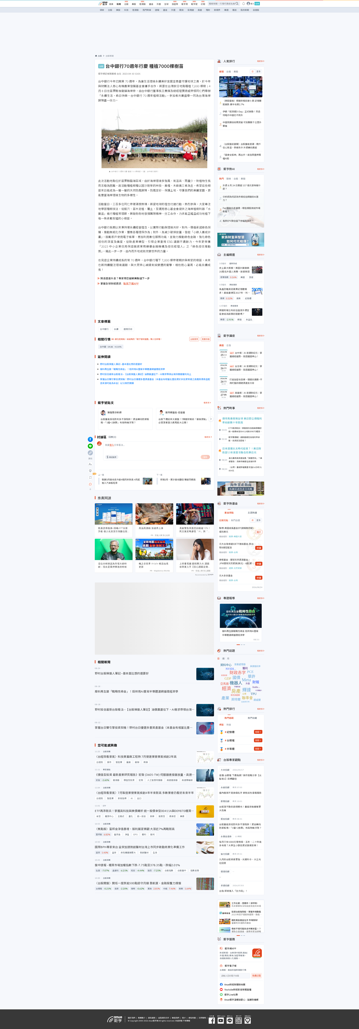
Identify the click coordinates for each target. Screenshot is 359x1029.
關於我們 (131, 1017)
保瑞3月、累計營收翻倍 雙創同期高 (178, 479)
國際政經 (233, 263)
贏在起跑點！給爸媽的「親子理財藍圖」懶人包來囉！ (138, 339)
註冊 (257, 3)
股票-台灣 (233, 552)
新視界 (217, 9)
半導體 (231, 749)
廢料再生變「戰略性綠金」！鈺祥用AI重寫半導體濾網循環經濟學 (132, 369)
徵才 (184, 1017)
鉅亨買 (184, 4)
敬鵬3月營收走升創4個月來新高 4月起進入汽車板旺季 (121, 481)
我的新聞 (245, 9)
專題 (226, 9)
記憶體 (231, 732)
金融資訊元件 (163, 1017)
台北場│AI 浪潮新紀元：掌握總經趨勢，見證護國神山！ (246, 367)
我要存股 (206, 339)
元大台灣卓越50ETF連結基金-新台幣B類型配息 (236, 545)
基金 (151, 4)
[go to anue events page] (243, 3)
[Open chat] (90, 484)
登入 (252, 3)
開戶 (259, 532)
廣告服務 (151, 1017)
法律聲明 (202, 1017)
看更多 (206, 402)
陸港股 (142, 4)
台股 (126, 4)
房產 (200, 9)
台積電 (231, 740)
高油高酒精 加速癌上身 (151, 528)
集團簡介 (141, 1017)
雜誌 (234, 9)
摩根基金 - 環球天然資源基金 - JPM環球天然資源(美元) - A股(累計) (235, 561)
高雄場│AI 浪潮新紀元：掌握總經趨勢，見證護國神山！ (246, 394)
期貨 (181, 9)
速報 (157, 9)
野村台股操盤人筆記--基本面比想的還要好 (121, 364)
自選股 (256, 9)
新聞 (119, 4)
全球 (166, 4)
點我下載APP (131, 283)
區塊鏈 (190, 9)
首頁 (111, 4)
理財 (208, 9)
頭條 (102, 9)
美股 (134, 4)
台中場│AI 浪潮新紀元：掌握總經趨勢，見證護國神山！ (246, 354)
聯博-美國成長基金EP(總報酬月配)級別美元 (236, 529)
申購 (259, 548)
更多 (258, 71)
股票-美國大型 (235, 536)
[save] (90, 477)
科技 (126, 9)
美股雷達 (233, 284)
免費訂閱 (256, 975)
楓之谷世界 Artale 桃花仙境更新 (153, 565)
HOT (232, 353)
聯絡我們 (175, 1017)
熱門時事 (147, 9)
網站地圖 (192, 1017)
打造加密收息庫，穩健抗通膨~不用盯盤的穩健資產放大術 (246, 381)
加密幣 (175, 4)
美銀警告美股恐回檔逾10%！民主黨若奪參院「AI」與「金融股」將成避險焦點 (195, 530)
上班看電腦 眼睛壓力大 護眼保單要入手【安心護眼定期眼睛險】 (195, 565)
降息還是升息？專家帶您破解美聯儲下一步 (125, 278)
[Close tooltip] (113, 484)
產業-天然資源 (235, 568)
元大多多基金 (226, 575)
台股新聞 (110, 55)
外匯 (159, 4)
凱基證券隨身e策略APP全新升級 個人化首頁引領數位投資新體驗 (113, 530)
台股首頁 (194, 339)
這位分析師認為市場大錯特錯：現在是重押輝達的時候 (112, 565)
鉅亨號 (194, 4)
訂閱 (203, 4)
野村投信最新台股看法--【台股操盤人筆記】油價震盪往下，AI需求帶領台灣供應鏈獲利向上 (145, 374)
